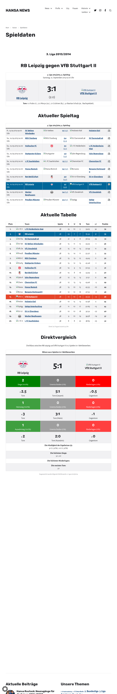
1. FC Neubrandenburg (66, 691)
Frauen (75, 8)
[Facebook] (105, 10)
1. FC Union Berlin (78, 691)
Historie (84, 8)
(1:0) (65, 131)
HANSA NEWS (18, 10)
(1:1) (65, 161)
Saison (14, 28)
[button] (110, 10)
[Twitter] (95, 10)
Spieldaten (23, 28)
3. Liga (102, 691)
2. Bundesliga (91, 691)
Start (7, 28)
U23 (67, 8)
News (47, 8)
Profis (57, 8)
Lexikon (85, 12)
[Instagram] (100, 10)
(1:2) (65, 192)
